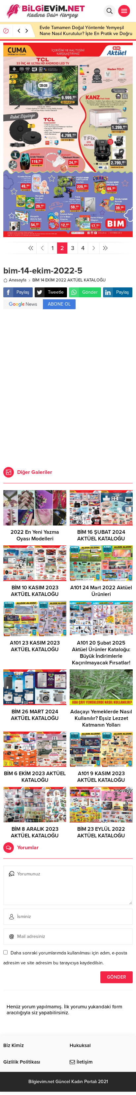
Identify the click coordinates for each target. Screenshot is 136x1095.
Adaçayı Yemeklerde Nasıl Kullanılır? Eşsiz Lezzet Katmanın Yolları (101, 718)
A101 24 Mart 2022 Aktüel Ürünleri (101, 591)
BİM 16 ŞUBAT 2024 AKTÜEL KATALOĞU (101, 535)
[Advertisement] (68, 389)
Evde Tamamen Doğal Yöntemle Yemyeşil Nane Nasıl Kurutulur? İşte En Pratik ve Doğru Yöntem (86, 33)
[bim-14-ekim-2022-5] (68, 234)
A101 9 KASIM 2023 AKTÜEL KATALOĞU (101, 776)
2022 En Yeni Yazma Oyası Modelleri (35, 535)
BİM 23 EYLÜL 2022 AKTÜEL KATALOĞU (101, 832)
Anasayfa (17, 280)
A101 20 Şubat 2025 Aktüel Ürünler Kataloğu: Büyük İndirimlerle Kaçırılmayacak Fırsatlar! (101, 653)
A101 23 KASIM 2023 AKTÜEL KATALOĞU (35, 646)
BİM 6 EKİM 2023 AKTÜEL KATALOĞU (35, 776)
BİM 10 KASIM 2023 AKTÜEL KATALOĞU (35, 591)
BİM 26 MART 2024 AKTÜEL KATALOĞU (35, 715)
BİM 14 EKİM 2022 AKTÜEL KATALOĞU (69, 280)
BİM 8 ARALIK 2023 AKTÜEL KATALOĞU (35, 832)
